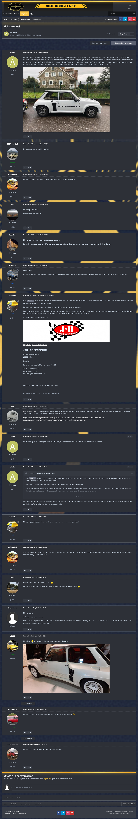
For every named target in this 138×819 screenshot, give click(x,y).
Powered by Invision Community (119, 813)
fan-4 (12, 577)
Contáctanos (22, 813)
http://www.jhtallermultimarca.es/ (35, 345)
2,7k (13, 197)
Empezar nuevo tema (99, 43)
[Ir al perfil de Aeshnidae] (12, 306)
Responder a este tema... (24, 787)
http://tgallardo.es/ (30, 411)
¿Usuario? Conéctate (10, 14)
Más (129, 8)
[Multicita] (25, 136)
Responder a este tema (123, 43)
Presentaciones (36, 35)
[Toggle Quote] (26, 473)
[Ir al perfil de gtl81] (12, 215)
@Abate (30, 301)
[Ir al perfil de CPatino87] (12, 275)
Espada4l (12, 235)
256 (13, 288)
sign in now (48, 779)
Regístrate (24, 14)
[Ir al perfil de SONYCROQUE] (12, 154)
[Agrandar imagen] (66, 331)
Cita (29, 137)
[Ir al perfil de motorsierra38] (12, 754)
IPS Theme (8, 811)
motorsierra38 (12, 744)
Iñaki (12, 406)
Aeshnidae (12, 296)
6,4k (13, 318)
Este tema (126, 14)
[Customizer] (31, 13)
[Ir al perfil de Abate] (6, 34)
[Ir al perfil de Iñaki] (12, 416)
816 (13, 658)
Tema (14, 813)
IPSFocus (16, 811)
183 (13, 766)
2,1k (13, 731)
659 (13, 166)
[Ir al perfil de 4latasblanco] (12, 719)
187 (13, 428)
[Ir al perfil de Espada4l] (12, 245)
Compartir (111, 34)
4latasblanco (12, 709)
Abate (15, 33)
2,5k (13, 600)
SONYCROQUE (12, 144)
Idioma (7, 813)
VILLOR (12, 636)
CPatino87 (12, 265)
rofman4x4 (12, 174)
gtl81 (12, 204)
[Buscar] (134, 13)
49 (13, 257)
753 (13, 227)
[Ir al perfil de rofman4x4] (12, 184)
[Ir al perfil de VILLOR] (12, 646)
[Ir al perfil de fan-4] (12, 587)
